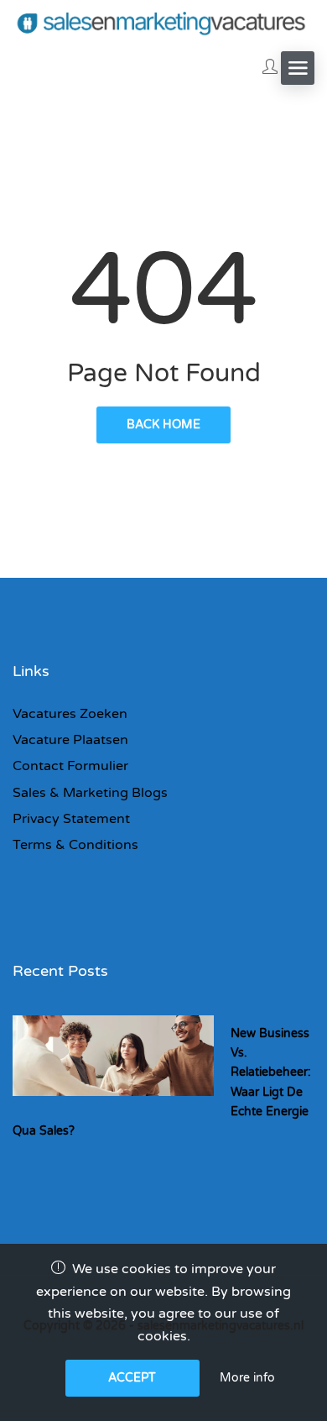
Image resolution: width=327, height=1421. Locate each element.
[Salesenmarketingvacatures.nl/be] (163, 22)
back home (163, 424)
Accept (132, 1378)
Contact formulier (70, 766)
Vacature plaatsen (70, 739)
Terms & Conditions (75, 844)
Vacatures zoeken (70, 713)
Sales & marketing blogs (90, 792)
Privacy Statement (71, 818)
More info (247, 1378)
